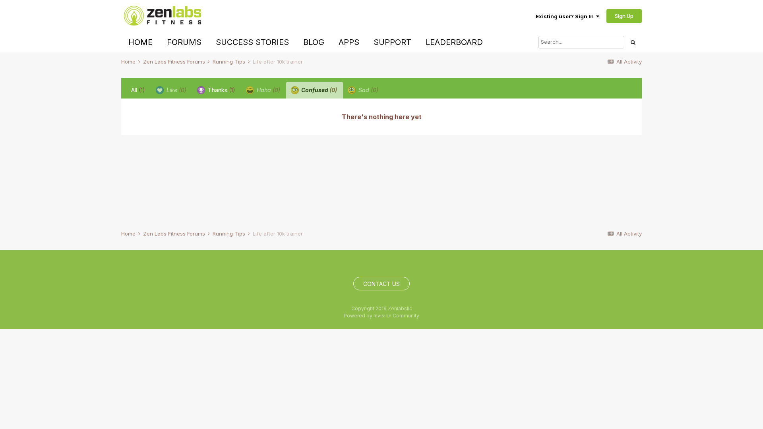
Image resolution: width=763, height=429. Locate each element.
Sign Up (624, 16)
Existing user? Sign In (566, 16)
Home (140, 42)
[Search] (633, 42)
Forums (184, 42)
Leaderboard (454, 42)
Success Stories (252, 42)
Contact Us (381, 283)
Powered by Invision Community (381, 316)
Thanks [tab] (220, 90)
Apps (349, 42)
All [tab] (138, 90)
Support (392, 42)
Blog (313, 42)
